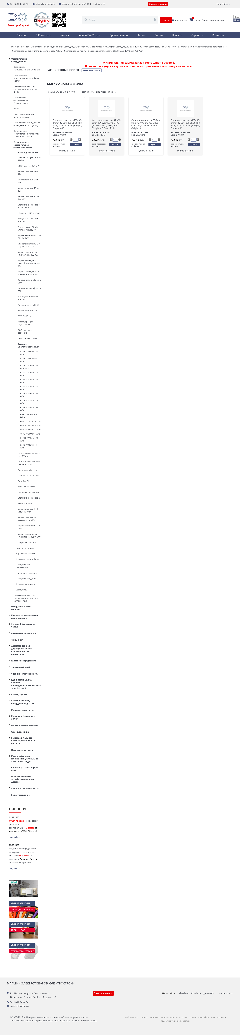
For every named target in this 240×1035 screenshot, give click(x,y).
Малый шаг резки (26, 486)
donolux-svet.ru (225, 993)
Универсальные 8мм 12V (28, 172)
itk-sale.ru (196, 993)
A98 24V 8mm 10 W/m (30, 433)
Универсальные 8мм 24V (28, 181)
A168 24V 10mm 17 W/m (29, 374)
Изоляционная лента (22, 750)
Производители (118, 35)
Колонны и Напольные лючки (23, 717)
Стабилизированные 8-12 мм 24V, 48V (29, 206)
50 (68, 92)
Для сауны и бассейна (28, 470)
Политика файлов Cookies (84, 1020)
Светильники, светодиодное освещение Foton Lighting (26, 124)
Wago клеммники (20, 732)
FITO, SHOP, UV (24, 316)
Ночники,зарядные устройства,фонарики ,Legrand (22, 779)
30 (64, 92)
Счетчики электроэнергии (24, 673)
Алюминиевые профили (27, 559)
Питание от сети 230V (28, 305)
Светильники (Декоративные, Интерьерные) (21, 100)
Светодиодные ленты (27, 152)
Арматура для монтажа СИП (25, 788)
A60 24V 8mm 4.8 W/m (30, 425)
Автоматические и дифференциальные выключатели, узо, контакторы (21, 649)
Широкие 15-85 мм (27, 542)
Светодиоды (21, 589)
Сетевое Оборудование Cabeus (23, 625)
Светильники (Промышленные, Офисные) (26, 68)
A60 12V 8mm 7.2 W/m (30, 421)
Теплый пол (17, 639)
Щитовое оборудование (23, 660)
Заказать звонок (158, 4)
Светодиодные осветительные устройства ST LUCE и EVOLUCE (26, 134)
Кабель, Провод (19, 694)
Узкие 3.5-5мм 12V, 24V (28, 165)
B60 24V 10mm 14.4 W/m (29, 446)
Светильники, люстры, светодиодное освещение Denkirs (25, 89)
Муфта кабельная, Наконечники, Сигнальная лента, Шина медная (24, 759)
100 (73, 92)
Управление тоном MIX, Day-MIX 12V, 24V (29, 245)
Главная (21, 35)
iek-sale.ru (183, 993)
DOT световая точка (27, 338)
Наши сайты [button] (222, 4)
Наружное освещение (26, 573)
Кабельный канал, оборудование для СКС (22, 702)
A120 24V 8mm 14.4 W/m (29, 353)
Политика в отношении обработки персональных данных (40, 1020)
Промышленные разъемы (24, 725)
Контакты (218, 35)
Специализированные (28, 492)
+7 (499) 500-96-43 (19, 4)
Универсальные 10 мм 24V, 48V (28, 197)
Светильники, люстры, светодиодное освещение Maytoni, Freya (25, 598)
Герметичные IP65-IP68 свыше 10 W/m (29, 463)
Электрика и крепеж (25, 584)
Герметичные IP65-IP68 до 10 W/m (29, 454)
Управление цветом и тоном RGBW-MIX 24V (28, 273)
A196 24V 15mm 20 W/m (29, 381)
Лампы (16, 108)
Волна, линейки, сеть (28, 310)
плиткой (101, 91)
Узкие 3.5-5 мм (25, 503)
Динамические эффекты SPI (29, 289)
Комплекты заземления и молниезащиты (24, 616)
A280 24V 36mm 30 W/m (29, 394)
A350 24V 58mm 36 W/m (29, 408)
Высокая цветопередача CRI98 (28, 345)
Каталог (64, 35)
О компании (43, 35)
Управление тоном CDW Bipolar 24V (29, 236)
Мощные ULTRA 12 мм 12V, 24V (28, 220)
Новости (177, 35)
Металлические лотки (22, 710)
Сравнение (181, 20)
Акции (141, 35)
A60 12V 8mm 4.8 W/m (28, 415)
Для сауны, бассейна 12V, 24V (28, 298)
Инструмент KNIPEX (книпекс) (21, 608)
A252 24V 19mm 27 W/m (29, 388)
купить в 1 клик (67, 150)
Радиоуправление (20, 795)
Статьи (158, 35)
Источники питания (25, 548)
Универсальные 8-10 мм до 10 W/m (28, 510)
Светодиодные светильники (23, 566)
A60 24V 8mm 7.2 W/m (30, 429)
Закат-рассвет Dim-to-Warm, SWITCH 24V (28, 228)
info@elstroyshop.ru (45, 4)
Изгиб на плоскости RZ (29, 475)
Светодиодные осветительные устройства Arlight (22, 145)
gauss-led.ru (209, 993)
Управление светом (25, 553)
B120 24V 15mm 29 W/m (29, 439)
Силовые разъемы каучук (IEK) (24, 769)
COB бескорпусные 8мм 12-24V (29, 159)
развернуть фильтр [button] (91, 70)
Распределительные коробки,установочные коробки (23, 741)
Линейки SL (23, 481)
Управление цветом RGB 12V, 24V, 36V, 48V (28, 253)
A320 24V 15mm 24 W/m (29, 401)
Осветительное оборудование (19, 60)
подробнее (15, 837)
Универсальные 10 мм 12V (28, 189)
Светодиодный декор (26, 578)
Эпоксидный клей (20, 667)
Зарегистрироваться (213, 20)
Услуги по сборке (89, 35)
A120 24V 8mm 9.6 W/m (28, 360)
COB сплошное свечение (25, 331)
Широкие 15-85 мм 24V (29, 213)
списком (112, 91)
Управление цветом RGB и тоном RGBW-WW (29, 535)
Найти (166, 20)
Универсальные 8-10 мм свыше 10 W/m (28, 518)
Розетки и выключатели (24, 633)
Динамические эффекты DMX (29, 281)
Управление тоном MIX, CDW (29, 527)
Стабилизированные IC (29, 497)
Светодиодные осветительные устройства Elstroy (26, 78)
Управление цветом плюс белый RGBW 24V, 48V (29, 263)
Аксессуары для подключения (25, 323)
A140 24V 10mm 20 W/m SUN (29, 367)
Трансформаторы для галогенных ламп (23, 115)
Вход (198, 20)
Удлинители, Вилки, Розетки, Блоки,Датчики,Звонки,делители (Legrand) (26, 683)
